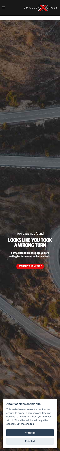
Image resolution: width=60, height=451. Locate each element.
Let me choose (25, 423)
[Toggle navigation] (3, 7)
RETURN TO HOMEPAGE (30, 266)
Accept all (30, 432)
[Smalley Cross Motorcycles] (40, 7)
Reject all (30, 441)
